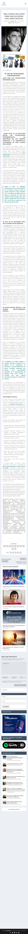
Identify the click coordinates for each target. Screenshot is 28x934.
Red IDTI (19, 791)
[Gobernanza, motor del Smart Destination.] (14, 576)
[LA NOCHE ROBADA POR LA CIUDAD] (4, 764)
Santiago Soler (13, 21)
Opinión (10, 22)
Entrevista (9, 760)
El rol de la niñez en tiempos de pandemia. (13, 606)
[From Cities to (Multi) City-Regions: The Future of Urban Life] (4, 796)
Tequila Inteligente (10, 792)
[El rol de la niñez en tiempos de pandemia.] (14, 597)
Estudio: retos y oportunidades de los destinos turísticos (16, 777)
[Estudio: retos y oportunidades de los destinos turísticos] (4, 777)
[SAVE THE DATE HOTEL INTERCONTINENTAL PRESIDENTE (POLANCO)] (14, 617)
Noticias (12, 760)
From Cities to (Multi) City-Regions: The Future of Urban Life (15, 796)
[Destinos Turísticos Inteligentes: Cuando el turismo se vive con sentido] (4, 789)
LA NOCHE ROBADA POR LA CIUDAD (15, 763)
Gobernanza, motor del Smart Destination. (14, 586)
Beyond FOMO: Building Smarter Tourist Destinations (14, 802)
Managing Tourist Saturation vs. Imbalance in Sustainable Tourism (15, 783)
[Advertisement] (14, 870)
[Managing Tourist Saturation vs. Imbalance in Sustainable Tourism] (4, 783)
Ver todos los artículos (14, 809)
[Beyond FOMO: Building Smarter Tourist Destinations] (4, 802)
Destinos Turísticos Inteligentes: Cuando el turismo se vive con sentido (16, 789)
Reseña (19, 760)
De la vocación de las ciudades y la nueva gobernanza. (13, 647)
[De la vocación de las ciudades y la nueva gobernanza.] (14, 637)
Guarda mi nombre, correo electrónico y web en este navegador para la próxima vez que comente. (13, 681)
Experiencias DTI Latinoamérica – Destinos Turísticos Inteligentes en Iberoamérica (15, 770)
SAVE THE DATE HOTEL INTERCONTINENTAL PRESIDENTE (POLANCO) (14, 626)
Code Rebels (8, 930)
